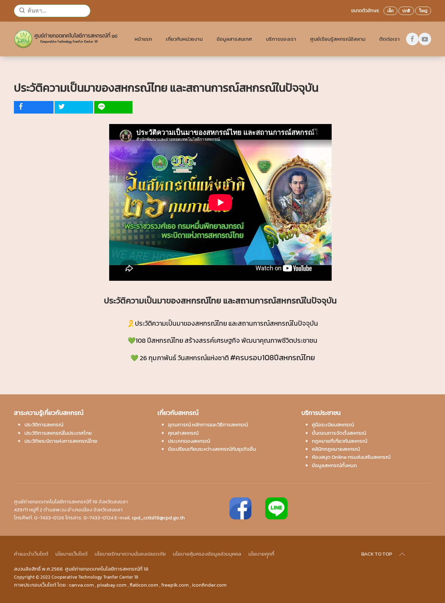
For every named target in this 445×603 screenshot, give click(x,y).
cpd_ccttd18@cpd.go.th (158, 517)
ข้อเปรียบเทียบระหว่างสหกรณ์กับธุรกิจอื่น (212, 449)
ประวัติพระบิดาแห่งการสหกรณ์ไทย (60, 441)
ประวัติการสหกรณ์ (43, 424)
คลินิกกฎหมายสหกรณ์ (336, 449)
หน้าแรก (143, 39)
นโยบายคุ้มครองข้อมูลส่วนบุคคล (207, 554)
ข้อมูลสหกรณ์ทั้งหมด (334, 465)
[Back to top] (402, 554)
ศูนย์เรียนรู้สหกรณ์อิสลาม (337, 39)
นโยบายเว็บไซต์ (71, 554)
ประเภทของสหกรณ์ (189, 441)
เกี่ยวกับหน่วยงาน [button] (184, 39)
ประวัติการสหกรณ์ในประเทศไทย (58, 433)
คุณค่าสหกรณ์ (183, 433)
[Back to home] (67, 39)
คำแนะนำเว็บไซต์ (31, 554)
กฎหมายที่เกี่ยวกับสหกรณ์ (339, 441)
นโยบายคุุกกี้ (261, 554)
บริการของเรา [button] (281, 39)
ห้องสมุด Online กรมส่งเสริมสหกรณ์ (351, 457)
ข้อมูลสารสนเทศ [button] (234, 39)
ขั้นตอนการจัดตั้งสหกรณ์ (339, 433)
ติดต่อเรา (389, 39)
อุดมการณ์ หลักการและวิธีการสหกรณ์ (208, 424)
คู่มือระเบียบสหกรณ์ (333, 424)
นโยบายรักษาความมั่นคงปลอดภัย (130, 554)
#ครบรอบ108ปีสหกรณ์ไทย (272, 357)
